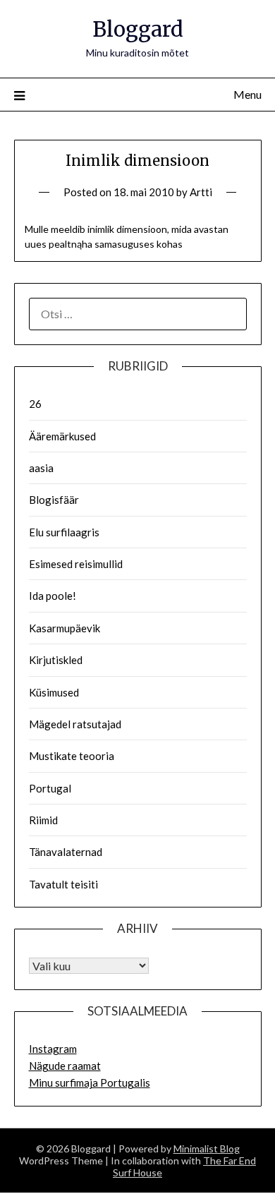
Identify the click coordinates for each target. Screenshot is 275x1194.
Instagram (53, 1048)
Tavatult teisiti (63, 884)
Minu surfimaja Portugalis (89, 1082)
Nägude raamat (65, 1065)
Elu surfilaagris (64, 532)
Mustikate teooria (71, 755)
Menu (247, 94)
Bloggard (137, 29)
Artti (201, 192)
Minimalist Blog (206, 1148)
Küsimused (54, 692)
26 (35, 403)
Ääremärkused (62, 436)
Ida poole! (52, 595)
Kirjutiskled (55, 659)
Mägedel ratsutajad (75, 724)
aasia (41, 468)
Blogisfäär (54, 499)
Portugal (50, 788)
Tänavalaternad (65, 851)
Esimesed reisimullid (76, 563)
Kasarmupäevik (64, 628)
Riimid (43, 820)
